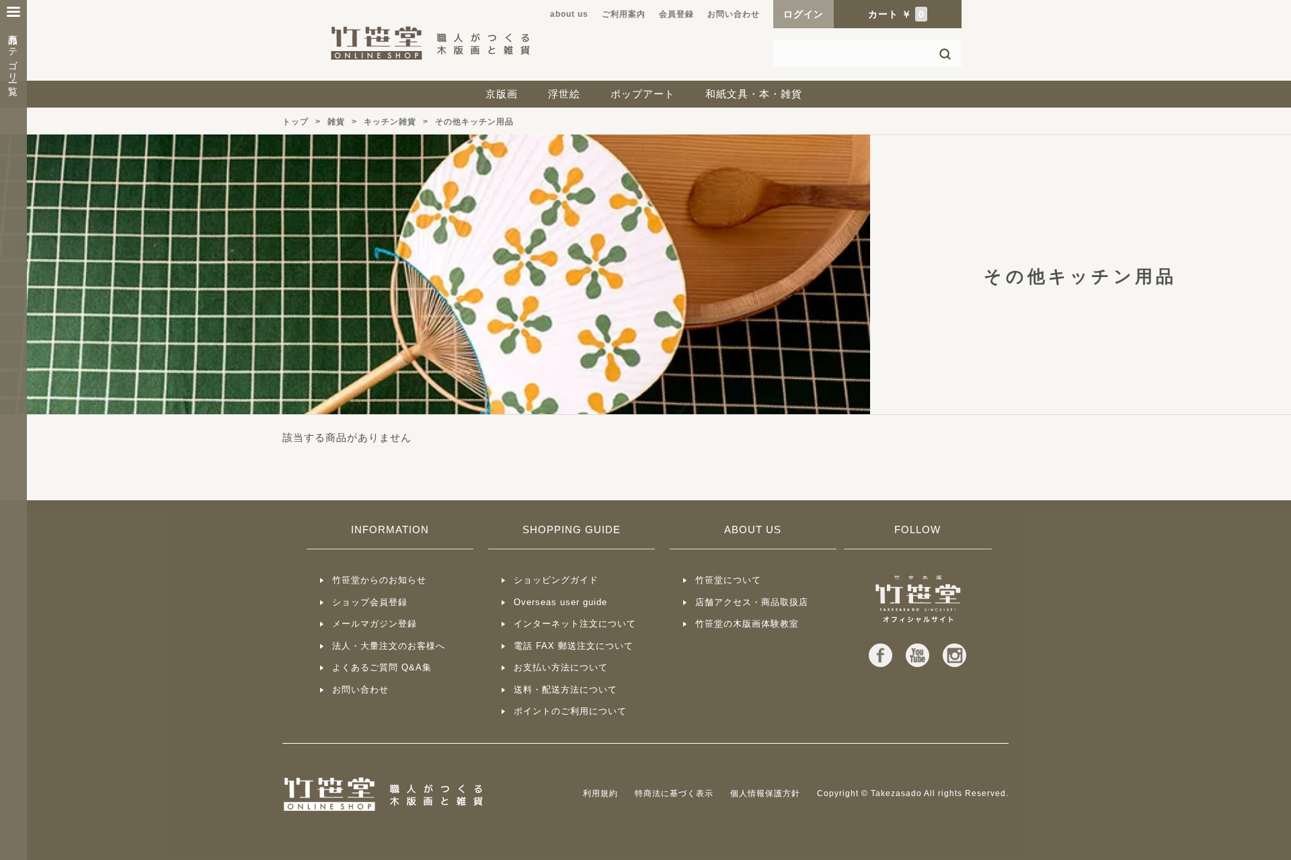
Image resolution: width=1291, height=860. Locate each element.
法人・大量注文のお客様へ (388, 646)
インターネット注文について (575, 624)
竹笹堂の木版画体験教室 (747, 624)
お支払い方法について (561, 667)
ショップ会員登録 (369, 602)
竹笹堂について (728, 580)
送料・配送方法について (565, 690)
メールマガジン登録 (374, 624)
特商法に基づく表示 (674, 793)
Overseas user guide (560, 602)
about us (569, 14)
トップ (295, 121)
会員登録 (676, 14)
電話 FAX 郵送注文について (573, 646)
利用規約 (600, 793)
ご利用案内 (624, 14)
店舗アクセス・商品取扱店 (751, 602)
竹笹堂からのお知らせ (379, 580)
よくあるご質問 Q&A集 (382, 667)
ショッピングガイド (556, 580)
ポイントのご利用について (570, 711)
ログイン (803, 14)
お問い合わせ (733, 14)
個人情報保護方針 (765, 793)
